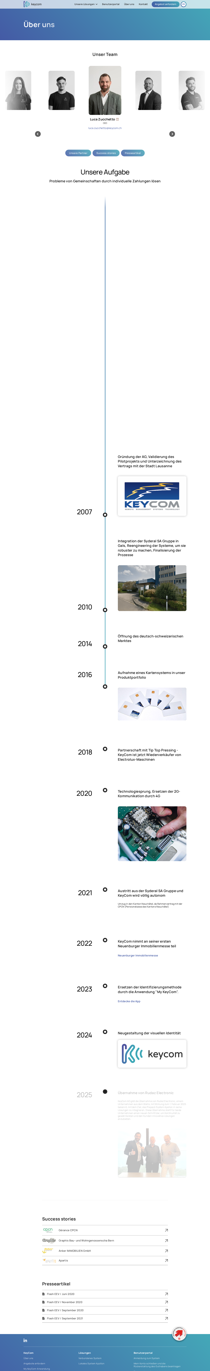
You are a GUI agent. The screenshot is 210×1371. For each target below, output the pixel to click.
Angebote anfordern (34, 1363)
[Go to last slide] (38, 134)
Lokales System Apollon (91, 1363)
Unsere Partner (78, 153)
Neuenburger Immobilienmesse (138, 955)
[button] (86, 4)
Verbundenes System (90, 1358)
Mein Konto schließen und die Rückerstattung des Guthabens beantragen (157, 1365)
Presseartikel (133, 153)
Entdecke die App (129, 1001)
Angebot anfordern (165, 4)
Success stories (106, 153)
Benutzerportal (110, 4)
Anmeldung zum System (147, 1358)
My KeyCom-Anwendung (37, 1368)
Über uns (129, 4)
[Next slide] (172, 134)
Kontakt (143, 4)
